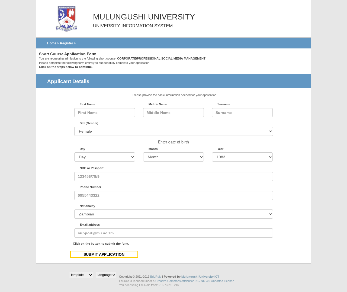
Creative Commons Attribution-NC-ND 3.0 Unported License (194, 281)
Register (66, 43)
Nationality (87, 206)
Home (51, 43)
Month (153, 148)
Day (82, 148)
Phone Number (90, 187)
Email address (90, 224)
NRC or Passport (92, 168)
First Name (87, 104)
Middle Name (158, 104)
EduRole (156, 276)
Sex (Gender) (89, 123)
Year (220, 148)
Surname (223, 104)
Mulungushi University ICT (200, 276)
